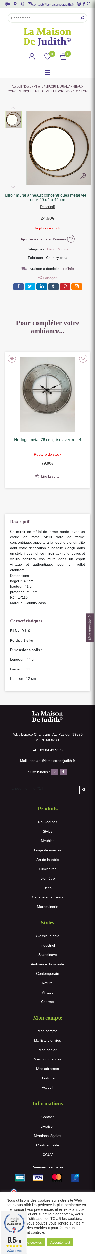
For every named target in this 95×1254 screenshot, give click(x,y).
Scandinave (47, 955)
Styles (47, 831)
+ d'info (68, 269)
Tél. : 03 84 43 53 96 (47, 750)
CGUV (48, 1155)
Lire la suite (50, 476)
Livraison (47, 1126)
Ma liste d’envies (47, 1040)
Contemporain (47, 973)
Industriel (47, 945)
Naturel (47, 983)
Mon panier (48, 1050)
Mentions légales (47, 1136)
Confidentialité (47, 1145)
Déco (27, 86)
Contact (47, 1117)
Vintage (48, 992)
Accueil (17, 86)
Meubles (47, 841)
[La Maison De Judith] (47, 37)
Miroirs (38, 86)
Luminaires (47, 869)
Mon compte (47, 1031)
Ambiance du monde (47, 964)
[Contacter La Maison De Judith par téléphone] (22, 4)
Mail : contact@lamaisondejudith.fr (47, 761)
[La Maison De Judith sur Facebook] (83, 4)
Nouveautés (47, 822)
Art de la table (47, 860)
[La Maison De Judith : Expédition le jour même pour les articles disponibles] (7, 3)
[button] (14, 119)
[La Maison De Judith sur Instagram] (78, 4)
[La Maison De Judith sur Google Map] (15, 4)
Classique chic (47, 936)
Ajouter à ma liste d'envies (44, 239)
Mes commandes (47, 1059)
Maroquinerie (47, 907)
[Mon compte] (32, 57)
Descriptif (47, 207)
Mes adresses (47, 1069)
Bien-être (47, 878)
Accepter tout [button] (60, 1242)
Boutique (48, 1078)
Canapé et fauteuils (47, 897)
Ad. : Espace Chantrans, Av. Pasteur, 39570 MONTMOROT (48, 737)
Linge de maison (47, 850)
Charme (47, 1002)
